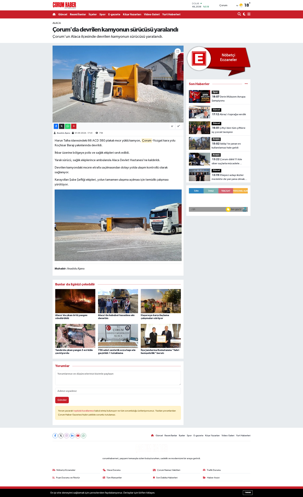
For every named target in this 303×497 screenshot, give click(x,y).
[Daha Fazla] (73, 126)
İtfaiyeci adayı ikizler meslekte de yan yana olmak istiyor (228, 177)
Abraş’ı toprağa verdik (229, 114)
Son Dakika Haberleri (167, 477)
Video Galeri (152, 14)
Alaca (57, 23)
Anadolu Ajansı (63, 133)
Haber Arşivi (213, 477)
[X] (60, 435)
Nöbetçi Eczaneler (65, 470)
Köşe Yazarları (132, 14)
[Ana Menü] (248, 14)
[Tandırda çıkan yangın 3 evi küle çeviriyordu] (75, 335)
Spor (102, 14)
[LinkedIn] (72, 435)
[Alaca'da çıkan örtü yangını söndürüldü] (75, 301)
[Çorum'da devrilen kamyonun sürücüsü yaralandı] (118, 84)
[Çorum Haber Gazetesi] (64, 5)
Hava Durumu (114, 470)
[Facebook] (55, 435)
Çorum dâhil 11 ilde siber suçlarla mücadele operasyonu (227, 162)
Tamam (248, 492)
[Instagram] (66, 435)
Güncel (62, 14)
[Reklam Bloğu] (218, 61)
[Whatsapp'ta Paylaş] (68, 126)
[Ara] (240, 14)
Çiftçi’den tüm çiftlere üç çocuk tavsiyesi (228, 130)
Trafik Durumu (214, 470)
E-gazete (114, 14)
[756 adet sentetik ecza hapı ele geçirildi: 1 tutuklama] (118, 335)
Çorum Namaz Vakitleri (168, 470)
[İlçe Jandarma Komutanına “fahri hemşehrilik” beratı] (161, 335)
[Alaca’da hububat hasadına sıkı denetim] (118, 301)
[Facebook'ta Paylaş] (56, 126)
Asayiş (216, 139)
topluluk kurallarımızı (84, 411)
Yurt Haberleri (171, 14)
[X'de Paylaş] (61, 126)
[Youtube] (77, 435)
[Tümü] (246, 84)
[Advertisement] (38, 68)
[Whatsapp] (83, 435)
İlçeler (93, 14)
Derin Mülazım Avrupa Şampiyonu (228, 98)
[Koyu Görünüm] (244, 14)
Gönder (62, 400)
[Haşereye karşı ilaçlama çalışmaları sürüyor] (161, 301)
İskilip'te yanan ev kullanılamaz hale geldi (226, 145)
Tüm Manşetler (114, 477)
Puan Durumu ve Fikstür (68, 477)
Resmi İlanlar (78, 14)
